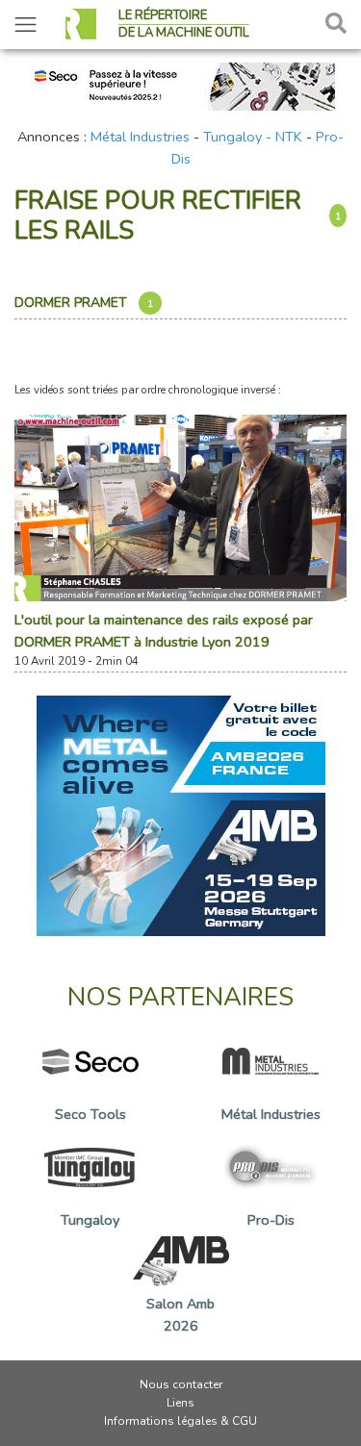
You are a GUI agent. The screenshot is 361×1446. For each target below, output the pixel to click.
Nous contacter (181, 1384)
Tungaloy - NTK (252, 136)
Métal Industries (140, 136)
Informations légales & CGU (180, 1421)
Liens (180, 1402)
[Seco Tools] (181, 84)
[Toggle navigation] (25, 24)
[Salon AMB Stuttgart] (181, 814)
